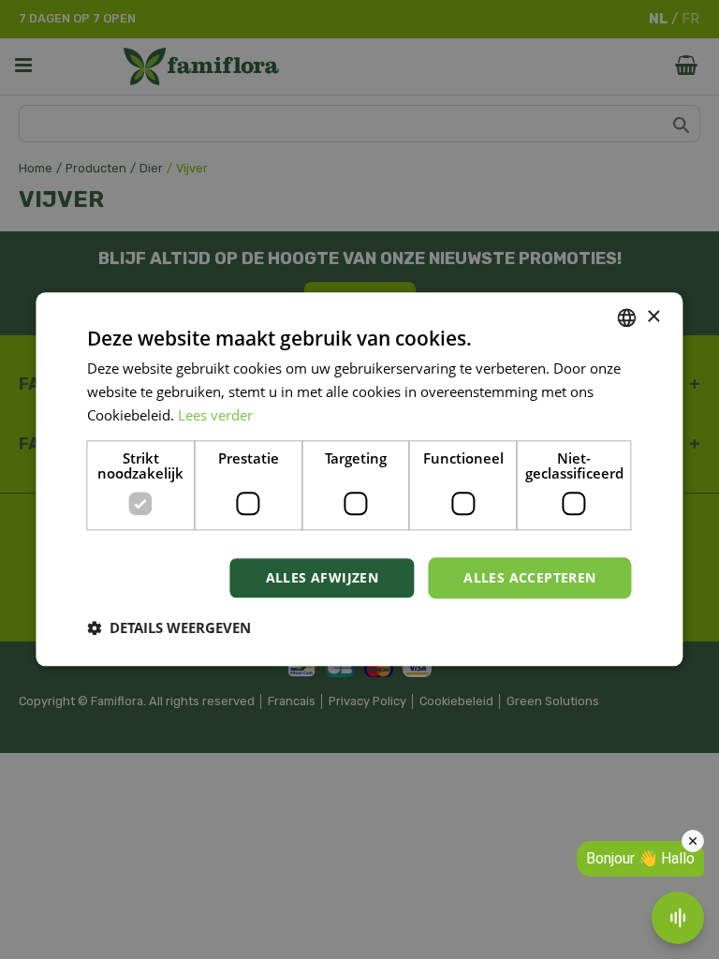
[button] (169, 628)
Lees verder (215, 415)
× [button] (653, 317)
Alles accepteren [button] (529, 577)
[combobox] (627, 317)
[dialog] (359, 479)
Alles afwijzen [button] (322, 577)
